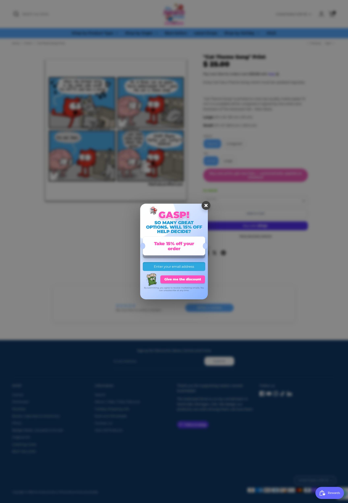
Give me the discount (182, 279)
